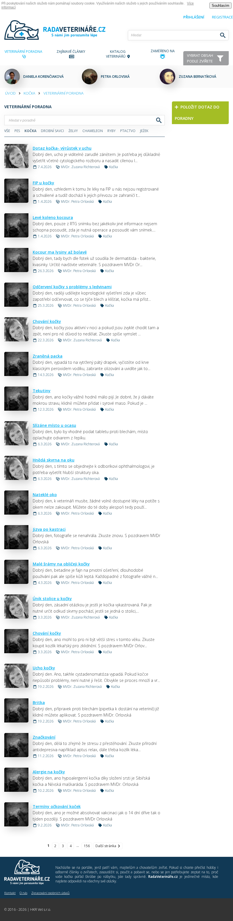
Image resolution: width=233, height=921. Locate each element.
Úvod (10, 93)
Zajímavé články (72, 51)
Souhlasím (220, 5)
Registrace (222, 17)
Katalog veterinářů (116, 54)
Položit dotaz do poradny (197, 112)
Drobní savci (52, 130)
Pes (17, 130)
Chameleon (92, 130)
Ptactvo (128, 130)
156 (87, 845)
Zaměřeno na (163, 51)
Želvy (73, 130)
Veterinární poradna (24, 51)
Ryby (111, 130)
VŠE (7, 130)
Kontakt (10, 893)
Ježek (144, 130)
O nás (23, 893)
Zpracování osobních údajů (50, 893)
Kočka (29, 93)
